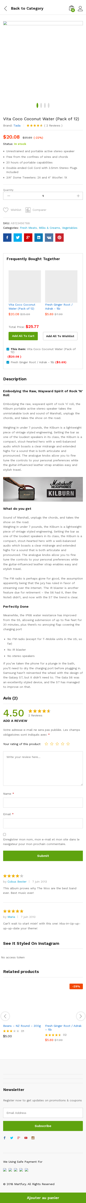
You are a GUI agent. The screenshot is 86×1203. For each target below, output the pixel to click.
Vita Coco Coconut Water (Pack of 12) (22, 306)
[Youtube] (25, 1138)
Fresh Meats (28, 227)
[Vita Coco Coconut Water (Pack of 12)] (7, 237)
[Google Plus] (18, 1138)
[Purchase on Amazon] (11, 1018)
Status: (8, 143)
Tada (16, 125)
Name (8, 793)
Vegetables (69, 227)
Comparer (39, 209)
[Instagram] (33, 1138)
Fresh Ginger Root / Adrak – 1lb (63, 1027)
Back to (18, 8)
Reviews (53, 125)
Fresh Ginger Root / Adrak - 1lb (59, 306)
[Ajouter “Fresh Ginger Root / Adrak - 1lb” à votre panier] (53, 1018)
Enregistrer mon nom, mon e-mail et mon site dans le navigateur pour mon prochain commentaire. (41, 842)
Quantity (8, 190)
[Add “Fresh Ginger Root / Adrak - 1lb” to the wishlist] (73, 1018)
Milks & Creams (49, 227)
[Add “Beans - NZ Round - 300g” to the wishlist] (31, 1018)
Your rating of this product (21, 744)
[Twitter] (11, 1138)
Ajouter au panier (43, 1197)
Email (8, 814)
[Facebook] (4, 1138)
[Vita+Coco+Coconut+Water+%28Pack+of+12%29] (18, 237)
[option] (22, 1014)
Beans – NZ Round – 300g (22, 1025)
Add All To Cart (23, 336)
